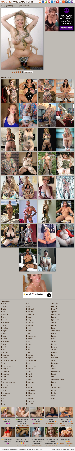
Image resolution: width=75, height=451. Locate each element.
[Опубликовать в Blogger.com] (40, 1)
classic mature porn (9, 360)
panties (54, 312)
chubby (5, 358)
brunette (5, 352)
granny (29, 317)
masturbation (32, 360)
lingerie (30, 358)
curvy (4, 379)
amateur (5, 303)
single (54, 349)
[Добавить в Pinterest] (57, 1)
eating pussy (7, 385)
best (4, 325)
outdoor (30, 398)
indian (29, 339)
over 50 (55, 303)
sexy (54, 341)
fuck (28, 303)
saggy (54, 333)
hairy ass (30, 322)
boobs (4, 344)
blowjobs (5, 341)
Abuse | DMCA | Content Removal (11, 449)
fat (3, 398)
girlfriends (30, 309)
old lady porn (32, 390)
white (54, 393)
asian (4, 309)
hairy (29, 320)
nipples (30, 379)
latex (29, 347)
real (53, 328)
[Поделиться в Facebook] (43, 1)
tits (53, 377)
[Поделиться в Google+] (49, 1)
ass (3, 312)
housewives (31, 336)
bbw (4, 317)
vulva (54, 390)
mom (29, 371)
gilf (28, 306)
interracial (30, 341)
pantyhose (56, 314)
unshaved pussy (58, 379)
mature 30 (30, 401)
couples (5, 368)
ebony (4, 387)
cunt (4, 377)
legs (28, 352)
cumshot (5, 374)
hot (28, 333)
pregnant (55, 320)
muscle (30, 374)
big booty (5, 328)
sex (53, 339)
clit (3, 363)
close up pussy (7, 366)
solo (53, 360)
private (54, 322)
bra (3, 349)
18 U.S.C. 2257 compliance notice (32, 449)
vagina (54, 385)
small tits (55, 358)
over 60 (55, 306)
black (4, 336)
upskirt (54, 382)
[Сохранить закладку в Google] (46, 1)
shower (54, 347)
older (29, 396)
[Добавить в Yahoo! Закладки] (72, 1)
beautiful (5, 322)
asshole (5, 314)
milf (28, 363)
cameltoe (5, 355)
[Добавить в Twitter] (69, 1)
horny (29, 331)
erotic (4, 390)
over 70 (55, 309)
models (30, 368)
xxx (53, 398)
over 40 (30, 404)
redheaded (56, 331)
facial (4, 396)
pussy (54, 325)
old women (31, 393)
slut (53, 355)
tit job (54, 374)
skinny (54, 352)
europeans (6, 393)
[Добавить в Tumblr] (66, 1)
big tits (4, 331)
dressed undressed (9, 382)
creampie (5, 371)
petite (54, 317)
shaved (54, 344)
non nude (30, 382)
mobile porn (31, 366)
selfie (54, 336)
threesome (56, 371)
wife (53, 396)
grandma (30, 314)
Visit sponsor (28, 72)
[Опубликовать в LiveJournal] (55, 1)
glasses (30, 312)
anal (4, 306)
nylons (29, 387)
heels (29, 328)
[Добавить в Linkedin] (52, 1)
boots (4, 347)
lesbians (30, 355)
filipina (4, 404)
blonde (5, 339)
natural (29, 377)
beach (4, 320)
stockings (55, 363)
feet (3, 401)
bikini (4, 333)
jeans (29, 344)
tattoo (54, 366)
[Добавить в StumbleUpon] (63, 1)
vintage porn (56, 387)
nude (29, 385)
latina (29, 349)
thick (54, 368)
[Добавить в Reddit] (60, 1)
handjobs (30, 325)
